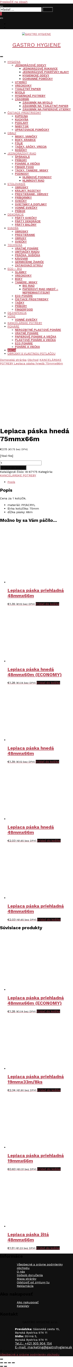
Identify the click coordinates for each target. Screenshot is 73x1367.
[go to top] (1, 1359)
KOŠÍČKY (21, 150)
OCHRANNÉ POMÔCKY (37, 78)
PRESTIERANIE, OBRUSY (31, 194)
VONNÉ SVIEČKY (26, 207)
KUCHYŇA (21, 119)
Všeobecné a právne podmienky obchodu (30, 1354)
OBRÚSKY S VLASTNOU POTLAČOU (31, 353)
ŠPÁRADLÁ (22, 156)
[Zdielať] (9, 1362)
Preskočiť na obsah (14, 2)
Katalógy (23, 1306)
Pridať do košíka (13, 467)
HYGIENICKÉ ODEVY (35, 75)
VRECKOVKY (23, 85)
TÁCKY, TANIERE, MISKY (31, 170)
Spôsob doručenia (30, 1275)
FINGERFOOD (24, 309)
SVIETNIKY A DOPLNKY (31, 204)
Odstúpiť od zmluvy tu (33, 1282)
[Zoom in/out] (1, 1362)
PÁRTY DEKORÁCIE (28, 221)
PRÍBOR (20, 211)
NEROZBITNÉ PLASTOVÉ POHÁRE (38, 329)
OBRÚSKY (21, 187)
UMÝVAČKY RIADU (27, 251)
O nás (21, 1271)
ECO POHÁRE (24, 296)
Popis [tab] (11, 482)
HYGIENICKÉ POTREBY (30, 95)
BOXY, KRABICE (25, 140)
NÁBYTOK (22, 126)
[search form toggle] (1, 18)
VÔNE (11, 316)
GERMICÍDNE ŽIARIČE (29, 262)
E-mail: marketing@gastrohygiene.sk (43, 1347)
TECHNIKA (14, 245)
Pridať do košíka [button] (47, 604)
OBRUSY (20, 238)
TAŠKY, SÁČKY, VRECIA (31, 146)
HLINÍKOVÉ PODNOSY (37, 177)
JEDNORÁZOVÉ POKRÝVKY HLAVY (45, 72)
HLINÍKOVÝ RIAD (33, 180)
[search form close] (1, 6)
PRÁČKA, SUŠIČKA (27, 255)
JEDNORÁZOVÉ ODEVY (30, 65)
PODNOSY (22, 173)
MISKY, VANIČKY (26, 136)
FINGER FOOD (24, 167)
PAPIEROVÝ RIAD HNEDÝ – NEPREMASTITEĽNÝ (40, 290)
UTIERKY (21, 82)
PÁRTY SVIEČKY (26, 218)
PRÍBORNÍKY (23, 197)
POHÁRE (13, 326)
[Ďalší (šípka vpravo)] (5, 1366)
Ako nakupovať (28, 1302)
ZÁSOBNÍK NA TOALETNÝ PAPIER (45, 106)
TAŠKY (19, 302)
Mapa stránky (26, 1279)
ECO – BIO (14, 268)
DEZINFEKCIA (17, 313)
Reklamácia (25, 1286)
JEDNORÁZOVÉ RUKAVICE (40, 68)
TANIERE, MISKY (26, 282)
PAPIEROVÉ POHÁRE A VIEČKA (35, 336)
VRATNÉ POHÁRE (26, 248)
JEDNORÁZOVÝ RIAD (21, 153)
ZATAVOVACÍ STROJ (29, 265)
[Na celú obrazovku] (5, 1362)
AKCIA (11, 350)
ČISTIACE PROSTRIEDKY (24, 112)
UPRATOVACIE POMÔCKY (32, 129)
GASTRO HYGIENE (36, 44)
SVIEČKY (21, 201)
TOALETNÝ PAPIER (28, 89)
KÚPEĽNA (21, 116)
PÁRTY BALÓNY (25, 224)
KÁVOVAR (21, 258)
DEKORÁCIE (15, 214)
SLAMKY (21, 272)
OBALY (11, 133)
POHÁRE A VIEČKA (27, 163)
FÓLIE (19, 143)
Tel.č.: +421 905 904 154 (33, 1343)
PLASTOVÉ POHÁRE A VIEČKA (35, 340)
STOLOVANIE (16, 184)
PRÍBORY (21, 160)
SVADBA (13, 228)
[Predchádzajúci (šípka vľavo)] (1, 1366)
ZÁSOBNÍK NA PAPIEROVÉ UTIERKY (46, 109)
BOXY (18, 279)
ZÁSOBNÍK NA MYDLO (37, 102)
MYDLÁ (20, 92)
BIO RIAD (28, 285)
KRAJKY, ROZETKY (28, 190)
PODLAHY (21, 123)
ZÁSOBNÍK (22, 99)
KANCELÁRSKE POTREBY (24, 323)
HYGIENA (13, 62)
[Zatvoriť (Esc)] (13, 1362)
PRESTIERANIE (25, 235)
